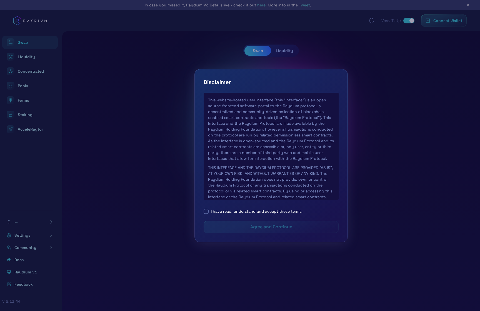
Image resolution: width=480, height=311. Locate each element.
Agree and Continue (271, 227)
